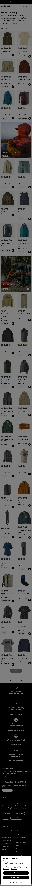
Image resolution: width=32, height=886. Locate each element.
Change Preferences (16, 882)
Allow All (16, 873)
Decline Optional (16, 877)
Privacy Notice (14, 868)
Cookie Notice (6, 868)
